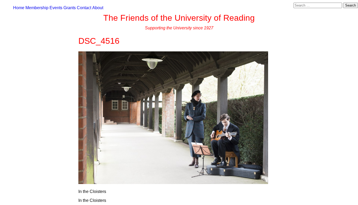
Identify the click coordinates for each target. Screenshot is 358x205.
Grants (69, 8)
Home (18, 8)
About (97, 8)
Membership (36, 8)
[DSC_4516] (173, 182)
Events (56, 8)
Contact (84, 8)
